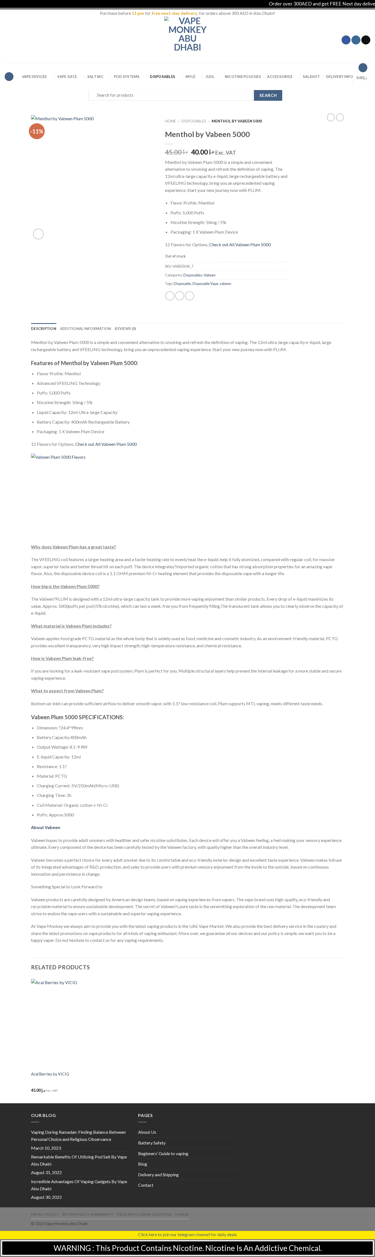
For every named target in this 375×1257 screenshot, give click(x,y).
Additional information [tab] (85, 328)
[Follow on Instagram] (355, 40)
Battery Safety (152, 1142)
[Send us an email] (365, 40)
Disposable (182, 283)
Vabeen (210, 275)
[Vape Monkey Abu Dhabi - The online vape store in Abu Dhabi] (187, 39)
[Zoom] (38, 234)
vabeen (225, 283)
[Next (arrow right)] (361, 628)
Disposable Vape (205, 283)
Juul (210, 76)
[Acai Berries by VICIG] (68, 1023)
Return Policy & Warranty (87, 1214)
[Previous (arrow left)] (9, 628)
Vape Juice (67, 76)
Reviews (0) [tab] (125, 328)
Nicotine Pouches (243, 76)
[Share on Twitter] (179, 295)
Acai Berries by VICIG (50, 1074)
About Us (147, 1132)
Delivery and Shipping (158, 1174)
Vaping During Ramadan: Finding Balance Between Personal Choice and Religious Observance (78, 1135)
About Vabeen (45, 827)
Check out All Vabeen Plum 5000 (240, 244)
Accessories (279, 76)
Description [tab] (43, 328)
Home (170, 121)
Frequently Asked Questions (144, 1214)
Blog (142, 1163)
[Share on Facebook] (169, 295)
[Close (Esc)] (369, 6)
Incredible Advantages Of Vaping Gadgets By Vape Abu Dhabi (79, 1185)
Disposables (162, 76)
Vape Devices (34, 76)
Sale (311, 76)
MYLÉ (190, 76)
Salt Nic (95, 76)
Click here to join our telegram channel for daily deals (187, 1234)
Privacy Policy (45, 1214)
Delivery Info (339, 76)
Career (182, 1214)
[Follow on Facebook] (346, 40)
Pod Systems (127, 76)
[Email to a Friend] (189, 295)
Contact (145, 1185)
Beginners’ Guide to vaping (163, 1153)
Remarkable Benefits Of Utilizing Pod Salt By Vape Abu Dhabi (79, 1160)
